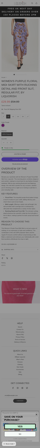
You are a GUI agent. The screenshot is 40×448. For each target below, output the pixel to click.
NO (20, 434)
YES (20, 426)
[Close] (36, 414)
